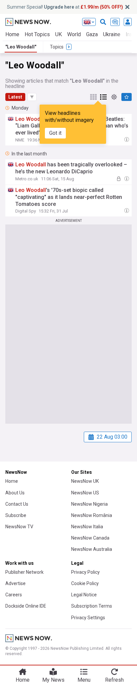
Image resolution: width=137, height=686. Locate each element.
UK (58, 34)
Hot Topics (37, 34)
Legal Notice (84, 594)
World (74, 34)
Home (12, 34)
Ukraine (111, 34)
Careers (13, 594)
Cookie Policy (85, 583)
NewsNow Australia (91, 549)
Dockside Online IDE (25, 606)
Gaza (92, 34)
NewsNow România (91, 515)
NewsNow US (85, 492)
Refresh (114, 680)
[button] (32, 97)
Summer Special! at (65, 7)
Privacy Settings (88, 617)
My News (53, 680)
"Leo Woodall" (20, 46)
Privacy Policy (85, 572)
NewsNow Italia (87, 526)
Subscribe (15, 515)
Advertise (15, 583)
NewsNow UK (85, 481)
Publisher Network (24, 572)
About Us (15, 492)
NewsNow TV (19, 526)
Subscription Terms (91, 606)
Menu (83, 680)
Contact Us (16, 504)
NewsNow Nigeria (89, 504)
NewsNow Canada (90, 538)
